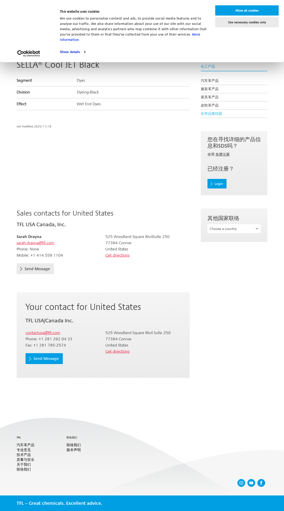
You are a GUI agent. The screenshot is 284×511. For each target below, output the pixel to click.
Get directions (117, 255)
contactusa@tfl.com (43, 332)
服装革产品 (210, 89)
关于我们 (24, 465)
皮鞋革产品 (210, 105)
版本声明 (74, 450)
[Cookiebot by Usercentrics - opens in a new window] (28, 53)
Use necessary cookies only (247, 22)
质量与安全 (25, 460)
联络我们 (24, 469)
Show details (70, 52)
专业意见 (24, 450)
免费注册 (222, 154)
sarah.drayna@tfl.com (35, 242)
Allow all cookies (247, 10)
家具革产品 (210, 97)
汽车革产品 (210, 81)
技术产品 (24, 455)
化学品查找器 (211, 113)
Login (219, 184)
